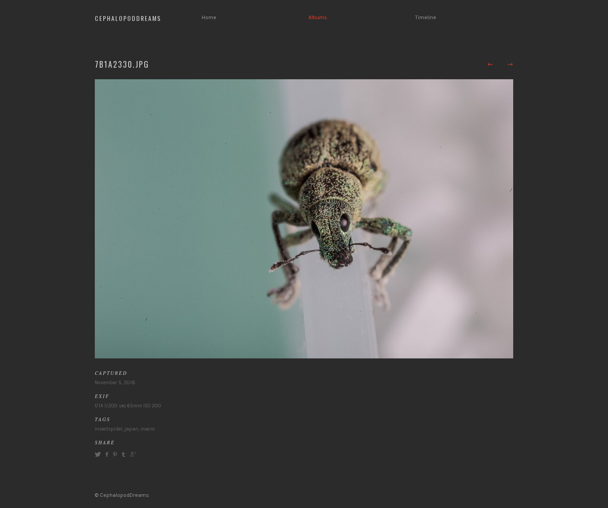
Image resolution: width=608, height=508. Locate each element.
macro (148, 429)
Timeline (425, 17)
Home (209, 17)
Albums (317, 17)
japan (131, 429)
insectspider (108, 429)
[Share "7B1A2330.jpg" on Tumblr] (123, 454)
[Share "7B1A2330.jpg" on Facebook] (106, 454)
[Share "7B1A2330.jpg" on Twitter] (99, 454)
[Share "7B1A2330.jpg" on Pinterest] (114, 454)
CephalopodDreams (128, 18)
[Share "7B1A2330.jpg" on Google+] (132, 454)
